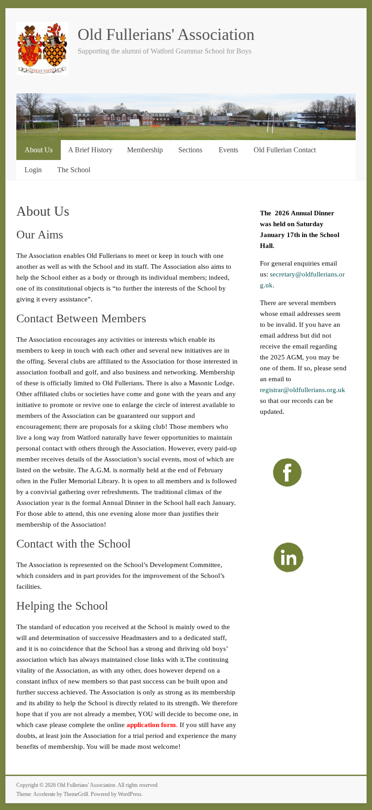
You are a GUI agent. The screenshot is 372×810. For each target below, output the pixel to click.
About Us (38, 150)
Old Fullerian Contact (285, 150)
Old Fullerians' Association (166, 34)
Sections (190, 150)
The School (73, 170)
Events (228, 150)
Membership (145, 150)
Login (33, 170)
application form (150, 724)
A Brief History (90, 150)
